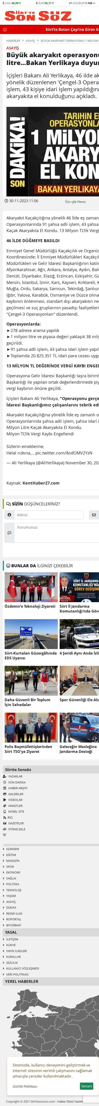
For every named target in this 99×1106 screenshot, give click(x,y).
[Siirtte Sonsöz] (38, 15)
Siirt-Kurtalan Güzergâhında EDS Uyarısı (31, 656)
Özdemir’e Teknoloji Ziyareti (30, 606)
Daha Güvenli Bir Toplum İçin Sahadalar (27, 702)
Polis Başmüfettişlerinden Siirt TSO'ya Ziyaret (28, 749)
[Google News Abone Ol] (75, 201)
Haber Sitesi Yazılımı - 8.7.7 (75, 1101)
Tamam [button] (86, 1086)
